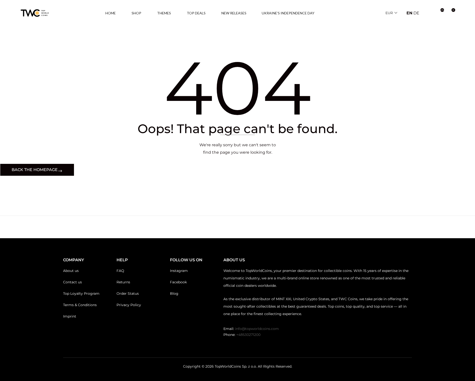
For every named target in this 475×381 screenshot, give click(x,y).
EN (409, 13)
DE (416, 13)
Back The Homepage (35, 169)
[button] (451, 13)
